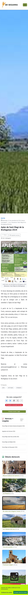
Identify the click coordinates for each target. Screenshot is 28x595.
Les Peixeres (8, 493)
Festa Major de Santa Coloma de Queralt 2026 (13, 426)
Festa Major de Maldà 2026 (8, 442)
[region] (14, 590)
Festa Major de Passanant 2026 (9, 447)
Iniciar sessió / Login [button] (14, 411)
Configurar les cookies (6, 592)
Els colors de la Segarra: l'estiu (13, 511)
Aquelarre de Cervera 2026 (8, 431)
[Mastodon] (14, 401)
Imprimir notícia (15, 235)
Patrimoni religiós (10, 565)
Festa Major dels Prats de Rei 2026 (10, 436)
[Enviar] (21, 401)
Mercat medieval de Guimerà (13, 475)
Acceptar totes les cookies (20, 592)
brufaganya (18, 387)
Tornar (5, 235)
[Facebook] (6, 401)
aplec (3, 387)
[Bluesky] (10, 401)
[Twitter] (17, 401)
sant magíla (10, 387)
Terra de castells (10, 547)
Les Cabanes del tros (11, 529)
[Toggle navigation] (25, 4)
